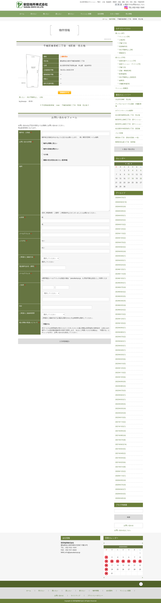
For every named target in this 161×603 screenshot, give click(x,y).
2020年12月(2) (120, 471)
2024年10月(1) (120, 278)
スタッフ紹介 (114, 14)
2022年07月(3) (120, 390)
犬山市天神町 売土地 (123, 99)
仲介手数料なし (32, 97)
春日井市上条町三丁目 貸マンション (128, 119)
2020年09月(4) (120, 480)
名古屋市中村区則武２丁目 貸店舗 (127, 128)
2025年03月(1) (120, 260)
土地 (41, 97)
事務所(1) (122, 53)
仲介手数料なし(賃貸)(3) (127, 77)
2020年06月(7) (120, 489)
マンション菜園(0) (121, 88)
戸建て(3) (122, 67)
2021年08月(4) (120, 435)
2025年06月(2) (120, 247)
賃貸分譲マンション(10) (127, 61)
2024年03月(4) (120, 305)
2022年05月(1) (120, 399)
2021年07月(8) (120, 440)
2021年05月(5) (120, 449)
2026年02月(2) (120, 220)
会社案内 (109, 591)
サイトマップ (75, 595)
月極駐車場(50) (124, 84)
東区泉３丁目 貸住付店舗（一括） (127, 137)
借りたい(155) (120, 57)
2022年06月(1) (120, 395)
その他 (45, 154)
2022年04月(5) (120, 404)
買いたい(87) (119, 33)
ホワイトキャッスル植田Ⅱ (124, 110)
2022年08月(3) (120, 386)
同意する (46, 324)
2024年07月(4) (120, 287)
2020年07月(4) (120, 485)
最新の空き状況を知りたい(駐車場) (55, 160)
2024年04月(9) (120, 301)
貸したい (59, 14)
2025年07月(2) (120, 242)
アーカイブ (120, 193)
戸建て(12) (123, 43)
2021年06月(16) (120, 444)
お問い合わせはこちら (122, 530)
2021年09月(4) (120, 431)
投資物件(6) (123, 46)
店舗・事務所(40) (125, 70)
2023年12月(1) (120, 319)
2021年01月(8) (120, 467)
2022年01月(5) (120, 417)
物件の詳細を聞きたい (51, 149)
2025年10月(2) (120, 238)
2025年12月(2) (120, 229)
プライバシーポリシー (95, 595)
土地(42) (122, 40)
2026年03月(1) (120, 215)
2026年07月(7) (120, 197)
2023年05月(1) (120, 346)
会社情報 (101, 14)
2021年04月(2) (120, 453)
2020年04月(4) (120, 498)
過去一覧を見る (129, 149)
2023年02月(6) (120, 359)
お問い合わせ (129, 525)
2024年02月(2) (120, 310)
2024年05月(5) (120, 296)
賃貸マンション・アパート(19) (129, 64)
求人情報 (129, 14)
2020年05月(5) (120, 494)
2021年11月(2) (120, 422)
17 (128, 178)
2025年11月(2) (120, 233)
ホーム (22, 14)
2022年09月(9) (120, 381)
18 (133, 178)
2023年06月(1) (120, 341)
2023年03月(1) (120, 355)
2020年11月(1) (120, 476)
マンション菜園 (85, 14)
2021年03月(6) (120, 458)
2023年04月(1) (120, 350)
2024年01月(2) (120, 314)
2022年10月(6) (120, 377)
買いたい (46, 14)
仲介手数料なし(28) (126, 50)
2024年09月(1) (120, 283)
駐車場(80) (123, 74)
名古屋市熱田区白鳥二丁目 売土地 (127, 115)
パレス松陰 (119, 133)
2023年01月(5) (120, 363)
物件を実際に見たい (50, 143)
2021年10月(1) (120, 426)
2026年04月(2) (120, 211)
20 (141, 178)
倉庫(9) (121, 80)
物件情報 (112, 19)
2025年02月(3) (120, 265)
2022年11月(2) (120, 372)
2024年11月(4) (120, 274)
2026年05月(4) (120, 206)
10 (128, 174)
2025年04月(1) (120, 256)
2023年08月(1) (120, 332)
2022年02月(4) (120, 413)
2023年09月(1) (120, 328)
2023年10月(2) (120, 323)
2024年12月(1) (120, 269)
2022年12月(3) (120, 368)
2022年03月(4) (120, 408)
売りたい (34, 14)
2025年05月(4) (120, 251)
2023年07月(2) (120, 337)
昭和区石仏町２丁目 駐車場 (125, 142)
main (58, 105)
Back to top (80, 584)
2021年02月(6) (120, 462)
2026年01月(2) (120, 224)
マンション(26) (124, 36)
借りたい (71, 14)
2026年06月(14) (120, 202)
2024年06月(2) (120, 292)
